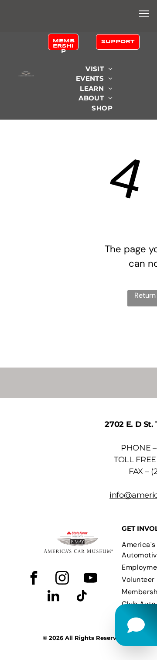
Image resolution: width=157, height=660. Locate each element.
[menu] (144, 13)
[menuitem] (99, 69)
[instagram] (62, 579)
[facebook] (33, 579)
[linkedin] (53, 597)
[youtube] (90, 579)
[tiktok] (81, 597)
